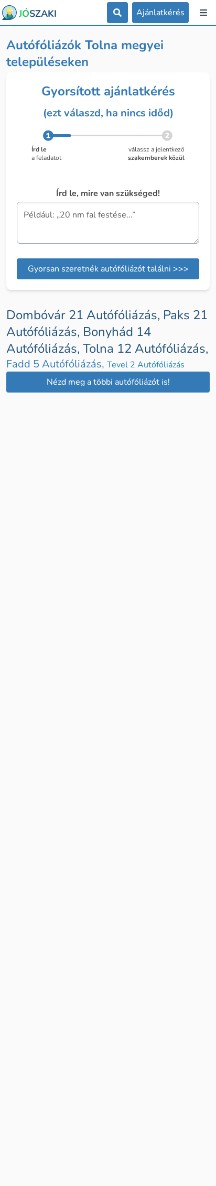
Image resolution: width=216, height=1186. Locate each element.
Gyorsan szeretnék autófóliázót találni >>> (108, 269)
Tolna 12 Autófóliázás (145, 348)
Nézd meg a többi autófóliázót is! (108, 382)
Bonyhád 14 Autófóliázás (78, 340)
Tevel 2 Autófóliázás (146, 365)
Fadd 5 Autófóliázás (56, 364)
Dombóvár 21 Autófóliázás (84, 315)
